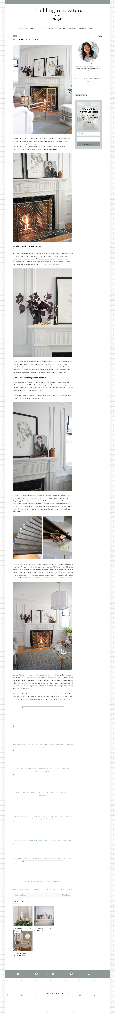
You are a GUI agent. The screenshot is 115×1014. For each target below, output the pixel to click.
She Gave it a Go (48, 819)
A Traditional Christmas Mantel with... (22, 929)
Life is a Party (48, 840)
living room (37, 889)
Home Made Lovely (47, 792)
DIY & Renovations (46, 28)
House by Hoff (45, 771)
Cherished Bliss (58, 840)
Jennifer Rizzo (60, 745)
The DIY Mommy (19, 792)
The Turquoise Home (46, 745)
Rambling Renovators (54, 881)
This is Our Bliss (18, 858)
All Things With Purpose (55, 816)
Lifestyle (72, 28)
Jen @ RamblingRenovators (22, 43)
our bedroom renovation (53, 678)
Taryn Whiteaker (67, 858)
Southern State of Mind (38, 881)
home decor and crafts (26, 889)
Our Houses (30, 28)
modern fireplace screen (50, 264)
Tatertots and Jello (20, 816)
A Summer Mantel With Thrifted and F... (42, 929)
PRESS (92, 78)
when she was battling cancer (60, 572)
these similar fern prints (25, 683)
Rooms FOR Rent (32, 745)
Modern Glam (55, 768)
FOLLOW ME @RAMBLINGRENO (57, 994)
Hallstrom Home (20, 840)
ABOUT (77, 78)
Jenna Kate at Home (33, 792)
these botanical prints (32, 678)
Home (21, 28)
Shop (91, 28)
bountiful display (54, 364)
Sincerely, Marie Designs (35, 840)
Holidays (82, 28)
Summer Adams (54, 858)
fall (15, 36)
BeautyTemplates (67, 1011)
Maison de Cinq (60, 792)
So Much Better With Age (41, 768)
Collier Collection (35, 498)
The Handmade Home (23, 768)
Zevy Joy (26, 881)
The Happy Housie (19, 745)
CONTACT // (86, 78)
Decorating (60, 28)
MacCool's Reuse (18, 509)
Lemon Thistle (29, 858)
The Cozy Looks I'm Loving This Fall (20, 954)
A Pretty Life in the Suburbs (37, 816)
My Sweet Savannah (41, 858)
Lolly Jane (67, 840)
